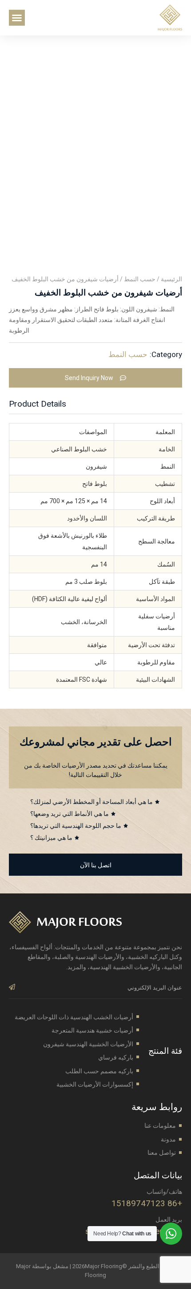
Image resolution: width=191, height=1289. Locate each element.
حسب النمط (139, 279)
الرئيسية (171, 279)
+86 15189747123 (146, 1203)
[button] (17, 18)
